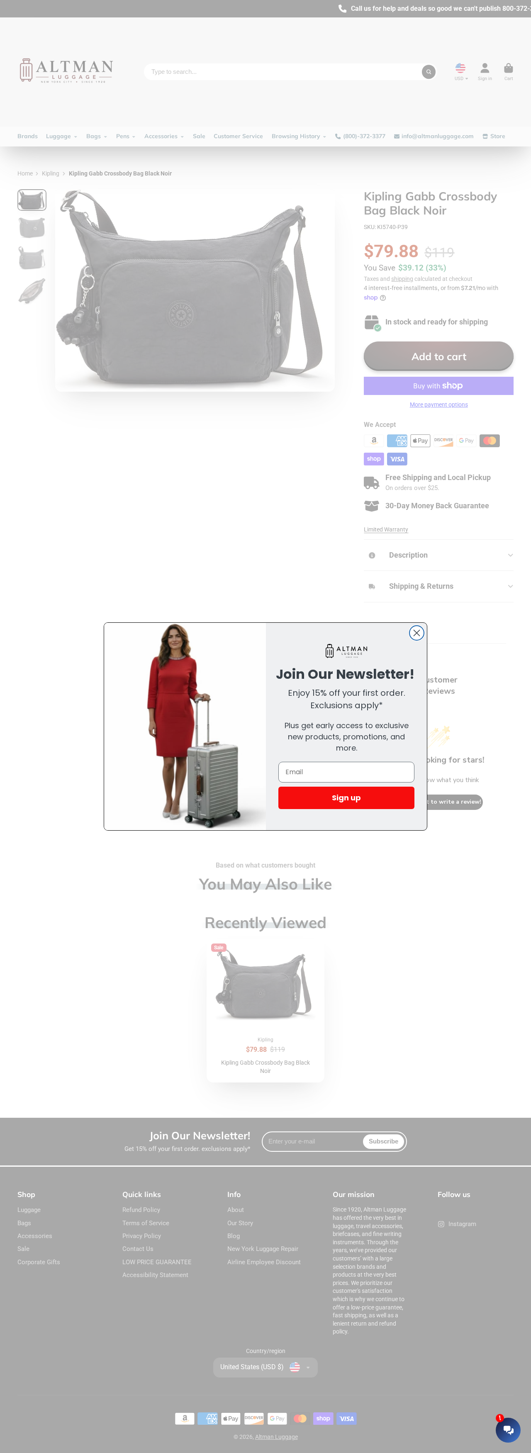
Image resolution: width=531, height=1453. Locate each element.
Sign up (346, 797)
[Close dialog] (416, 633)
